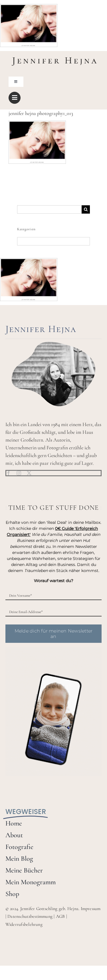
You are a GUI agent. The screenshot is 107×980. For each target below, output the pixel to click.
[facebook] (8, 473)
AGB (60, 916)
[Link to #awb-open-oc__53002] (15, 98)
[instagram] (19, 473)
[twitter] (29, 473)
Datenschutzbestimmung (30, 916)
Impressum (91, 908)
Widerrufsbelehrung (24, 924)
